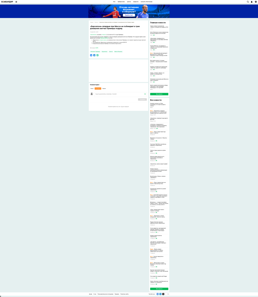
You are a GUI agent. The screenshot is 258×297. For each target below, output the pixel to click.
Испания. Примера (95, 51)
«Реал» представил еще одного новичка (157, 132)
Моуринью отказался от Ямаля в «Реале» (158, 138)
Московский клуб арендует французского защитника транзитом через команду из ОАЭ (158, 54)
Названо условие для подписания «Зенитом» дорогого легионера (158, 67)
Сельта (111, 51)
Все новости (159, 94)
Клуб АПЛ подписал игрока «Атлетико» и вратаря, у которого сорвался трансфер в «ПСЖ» (158, 196)
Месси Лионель (118, 51)
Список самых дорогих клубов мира (158, 151)
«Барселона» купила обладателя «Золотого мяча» (157, 216)
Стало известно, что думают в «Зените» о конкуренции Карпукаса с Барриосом (159, 47)
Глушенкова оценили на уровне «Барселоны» (158, 189)
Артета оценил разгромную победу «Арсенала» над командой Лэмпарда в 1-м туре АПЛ (159, 86)
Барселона (104, 51)
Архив (90, 294)
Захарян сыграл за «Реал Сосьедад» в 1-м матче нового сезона (158, 104)
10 (157, 232)
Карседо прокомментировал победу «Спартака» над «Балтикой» (159, 270)
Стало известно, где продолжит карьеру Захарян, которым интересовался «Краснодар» (158, 229)
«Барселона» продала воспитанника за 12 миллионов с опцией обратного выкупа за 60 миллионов (158, 112)
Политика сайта (124, 294)
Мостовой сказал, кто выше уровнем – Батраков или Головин (158, 61)
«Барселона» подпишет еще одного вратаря (159, 119)
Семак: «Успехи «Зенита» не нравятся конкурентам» (157, 73)
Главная (91, 22)
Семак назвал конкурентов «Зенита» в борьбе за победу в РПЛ (159, 26)
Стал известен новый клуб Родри (158, 276)
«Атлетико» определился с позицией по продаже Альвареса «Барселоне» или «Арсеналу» (158, 125)
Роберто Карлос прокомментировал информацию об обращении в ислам (158, 170)
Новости (96, 22)
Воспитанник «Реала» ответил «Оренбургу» (157, 177)
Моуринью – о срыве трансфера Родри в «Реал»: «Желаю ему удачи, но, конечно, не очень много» (159, 203)
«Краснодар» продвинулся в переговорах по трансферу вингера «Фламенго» (159, 39)
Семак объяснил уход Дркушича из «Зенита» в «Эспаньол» (159, 282)
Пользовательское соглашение (105, 294)
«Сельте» (104, 34)
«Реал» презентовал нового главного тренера (157, 210)
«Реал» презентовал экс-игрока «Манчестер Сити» (158, 183)
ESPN (96, 48)
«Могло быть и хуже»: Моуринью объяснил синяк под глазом (158, 264)
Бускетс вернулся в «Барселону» (156, 257)
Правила (117, 294)
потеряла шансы (103, 40)
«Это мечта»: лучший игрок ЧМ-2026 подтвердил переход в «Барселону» (158, 243)
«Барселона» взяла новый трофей (158, 164)
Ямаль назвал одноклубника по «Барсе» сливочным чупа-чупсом (156, 250)
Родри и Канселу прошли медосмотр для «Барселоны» (157, 222)
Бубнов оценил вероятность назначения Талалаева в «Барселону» (157, 158)
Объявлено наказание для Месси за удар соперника (159, 80)
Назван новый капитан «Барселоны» (156, 236)
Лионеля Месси (104, 38)
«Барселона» (93, 34)
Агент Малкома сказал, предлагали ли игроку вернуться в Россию (159, 33)
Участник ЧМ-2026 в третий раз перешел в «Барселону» (158, 145)
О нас (94, 294)
